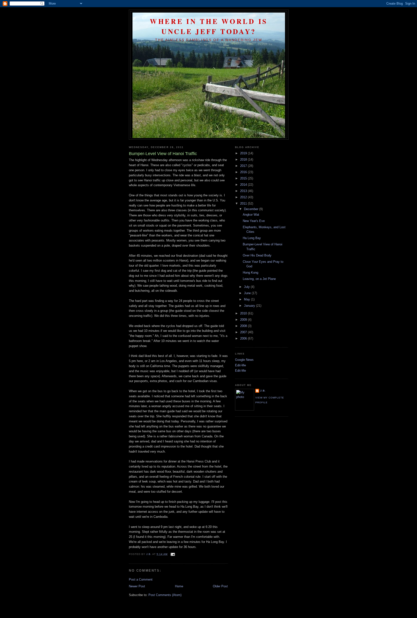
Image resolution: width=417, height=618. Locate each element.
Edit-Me (240, 365)
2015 (244, 178)
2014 (244, 184)
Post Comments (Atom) (164, 595)
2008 (244, 326)
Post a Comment (141, 579)
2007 (244, 332)
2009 (244, 319)
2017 (244, 166)
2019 (244, 153)
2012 (244, 197)
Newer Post (137, 586)
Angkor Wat (251, 214)
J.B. (263, 390)
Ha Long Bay (252, 238)
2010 (244, 313)
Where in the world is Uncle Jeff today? (209, 26)
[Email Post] (172, 554)
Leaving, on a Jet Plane (259, 279)
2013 (244, 191)
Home (179, 586)
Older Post (220, 586)
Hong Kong (250, 272)
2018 (244, 159)
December (251, 209)
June (248, 293)
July (247, 287)
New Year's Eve (254, 221)
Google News (244, 360)
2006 (244, 338)
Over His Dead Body (257, 255)
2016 (244, 172)
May (247, 299)
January (250, 305)
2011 (244, 203)
